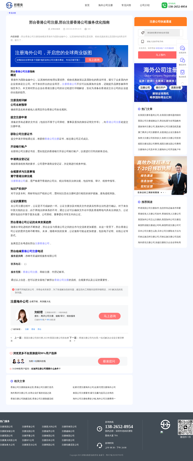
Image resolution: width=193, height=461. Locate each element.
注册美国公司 (6, 427)
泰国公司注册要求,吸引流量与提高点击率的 (93, 393)
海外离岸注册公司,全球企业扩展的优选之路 (31, 393)
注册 (27, 329)
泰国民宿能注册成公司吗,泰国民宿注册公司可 (159, 225)
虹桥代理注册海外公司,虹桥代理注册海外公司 (94, 387)
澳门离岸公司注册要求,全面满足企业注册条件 (159, 132)
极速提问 (109, 361)
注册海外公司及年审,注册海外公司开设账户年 (159, 149)
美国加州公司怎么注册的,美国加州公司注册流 (159, 219)
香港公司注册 (22, 71)
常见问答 (126, 5)
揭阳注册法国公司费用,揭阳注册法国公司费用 (159, 144)
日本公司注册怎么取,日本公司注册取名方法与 (159, 231)
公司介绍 (145, 5)
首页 (87, 5)
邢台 (39, 329)
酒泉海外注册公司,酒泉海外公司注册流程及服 (159, 126)
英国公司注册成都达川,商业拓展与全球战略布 (159, 121)
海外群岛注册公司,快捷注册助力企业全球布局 (159, 242)
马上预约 (160, 55)
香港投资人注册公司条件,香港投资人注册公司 (159, 214)
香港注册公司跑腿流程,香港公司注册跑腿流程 (32, 399)
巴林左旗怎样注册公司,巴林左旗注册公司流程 (159, 237)
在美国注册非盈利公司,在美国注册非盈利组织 (159, 115)
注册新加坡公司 (7, 431)
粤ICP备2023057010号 (114, 455)
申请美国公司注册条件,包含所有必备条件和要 (159, 208)
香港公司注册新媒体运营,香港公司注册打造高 (32, 387)
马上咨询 (94, 59)
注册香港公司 (69, 84)
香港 (33, 329)
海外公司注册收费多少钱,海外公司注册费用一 (94, 399)
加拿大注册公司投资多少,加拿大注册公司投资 (159, 138)
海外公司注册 (105, 5)
